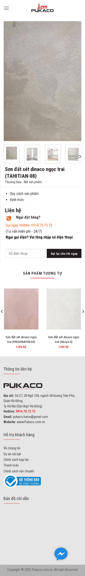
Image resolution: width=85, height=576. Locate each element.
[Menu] (6, 8)
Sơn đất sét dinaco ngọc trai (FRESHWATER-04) (21, 339)
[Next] (73, 81)
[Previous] (11, 81)
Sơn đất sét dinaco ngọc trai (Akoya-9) (63, 339)
